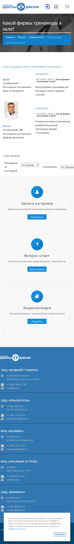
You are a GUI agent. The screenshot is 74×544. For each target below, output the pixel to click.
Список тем (29, 66)
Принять (59, 534)
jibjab (6, 79)
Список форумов (12, 66)
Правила (41, 66)
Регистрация (54, 66)
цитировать (42, 73)
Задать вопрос (37, 269)
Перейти (37, 321)
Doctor (7, 126)
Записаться (37, 217)
